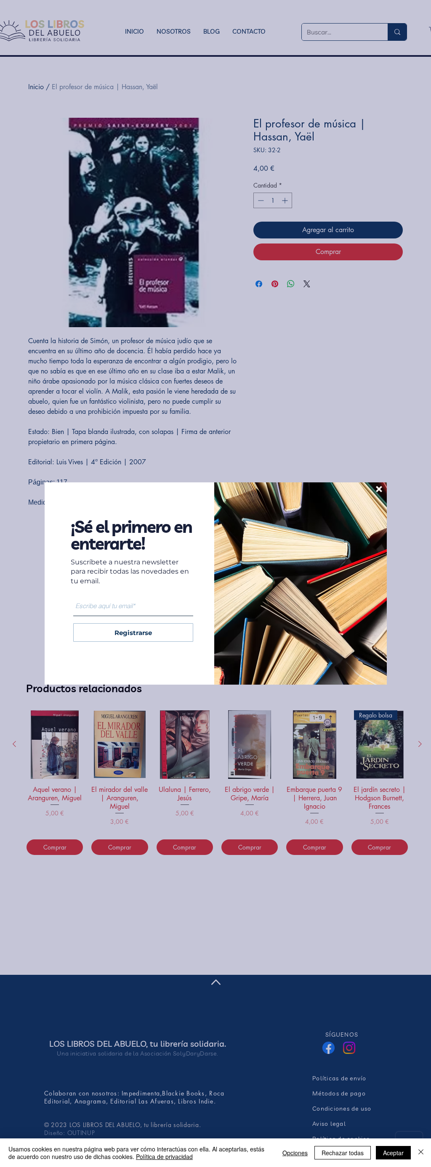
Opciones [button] (295, 1152)
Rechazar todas (343, 1152)
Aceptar (393, 1152)
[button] (379, 489)
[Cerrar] (421, 1152)
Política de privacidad (164, 1156)
